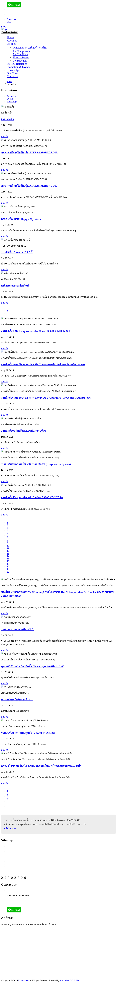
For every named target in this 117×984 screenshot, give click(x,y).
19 (8, 569)
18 (8, 566)
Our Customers (14, 854)
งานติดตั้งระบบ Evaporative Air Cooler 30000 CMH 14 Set (35, 331)
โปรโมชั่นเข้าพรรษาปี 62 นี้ (17, 252)
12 (8, 551)
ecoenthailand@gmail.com (52, 824)
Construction (20, 60)
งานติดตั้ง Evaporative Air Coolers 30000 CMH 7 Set (32, 497)
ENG (3, 26)
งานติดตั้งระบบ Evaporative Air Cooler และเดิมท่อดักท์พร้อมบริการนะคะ (43, 364)
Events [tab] (10, 99)
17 (8, 564)
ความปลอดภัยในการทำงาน (17, 699)
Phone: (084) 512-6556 (17, 893)
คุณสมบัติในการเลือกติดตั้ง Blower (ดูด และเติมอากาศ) (32, 666)
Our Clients (13, 73)
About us (12, 40)
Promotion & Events (18, 66)
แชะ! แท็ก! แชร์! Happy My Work (21, 219)
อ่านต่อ (4, 136)
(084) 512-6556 (14, 9)
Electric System (21, 57)
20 (8, 571)
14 (8, 556)
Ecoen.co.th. (24, 980)
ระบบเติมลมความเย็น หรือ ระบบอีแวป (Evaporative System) (36, 464)
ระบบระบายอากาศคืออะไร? (17, 629)
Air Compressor (21, 51)
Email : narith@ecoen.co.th (19, 901)
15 (8, 558)
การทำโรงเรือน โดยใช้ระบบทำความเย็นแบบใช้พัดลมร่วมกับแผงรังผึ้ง (41, 765)
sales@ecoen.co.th (15, 12)
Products (11, 43)
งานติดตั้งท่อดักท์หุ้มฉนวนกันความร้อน (23, 430)
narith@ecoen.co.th (15, 14)
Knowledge (13, 70)
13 (8, 553)
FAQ (9, 22)
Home (10, 37)
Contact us (12, 76)
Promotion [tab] (11, 96)
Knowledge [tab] (12, 101)
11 (8, 548)
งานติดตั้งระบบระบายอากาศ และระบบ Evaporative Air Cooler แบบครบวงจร (46, 397)
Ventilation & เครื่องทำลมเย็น (30, 47)
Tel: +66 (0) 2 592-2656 (18, 890)
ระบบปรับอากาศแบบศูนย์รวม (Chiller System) (28, 732)
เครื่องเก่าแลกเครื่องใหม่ (15, 285)
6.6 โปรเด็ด (7, 119)
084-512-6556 (73, 820)
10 (8, 546)
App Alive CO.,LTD (69, 980)
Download (11, 19)
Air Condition (20, 54)
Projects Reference (17, 63)
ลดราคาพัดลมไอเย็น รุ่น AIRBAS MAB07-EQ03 (29, 152)
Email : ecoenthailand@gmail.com (22, 898)
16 (8, 561)
